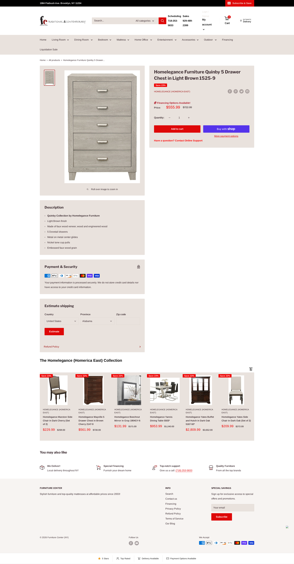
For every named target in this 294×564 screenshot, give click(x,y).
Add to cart (177, 129)
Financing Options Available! (173, 103)
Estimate (54, 331)
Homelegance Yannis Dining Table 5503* (161, 419)
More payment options (226, 136)
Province (85, 314)
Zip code (121, 314)
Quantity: (159, 117)
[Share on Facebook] (230, 91)
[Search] (162, 20)
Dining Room (81, 39)
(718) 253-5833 (184, 470)
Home (43, 39)
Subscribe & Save (241, 3)
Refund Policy (51, 346)
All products (54, 60)
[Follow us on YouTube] (137, 543)
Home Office (142, 39)
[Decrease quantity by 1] (169, 117)
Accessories (188, 39)
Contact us (171, 498)
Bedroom (103, 39)
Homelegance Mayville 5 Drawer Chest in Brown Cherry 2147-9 (91, 420)
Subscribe (221, 516)
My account (207, 22)
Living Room (59, 39)
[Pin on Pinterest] (236, 91)
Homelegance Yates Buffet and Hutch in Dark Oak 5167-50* (200, 420)
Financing (227, 39)
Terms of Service (174, 518)
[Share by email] (247, 91)
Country (49, 314)
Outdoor (208, 39)
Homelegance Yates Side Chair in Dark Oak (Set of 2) (236, 419)
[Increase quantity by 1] (189, 117)
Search (169, 494)
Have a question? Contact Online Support (178, 140)
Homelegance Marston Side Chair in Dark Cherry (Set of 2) (57, 420)
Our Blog (170, 523)
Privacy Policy (173, 508)
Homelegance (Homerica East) (172, 91)
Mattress (121, 39)
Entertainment (165, 39)
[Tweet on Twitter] (241, 91)
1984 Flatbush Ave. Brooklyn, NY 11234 (60, 3)
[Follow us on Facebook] (131, 543)
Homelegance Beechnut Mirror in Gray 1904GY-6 (127, 419)
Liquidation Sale (49, 49)
